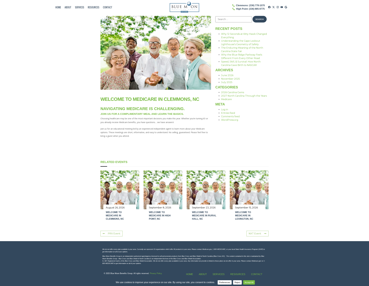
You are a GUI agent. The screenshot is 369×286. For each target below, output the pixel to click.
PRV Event (114, 233)
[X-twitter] (273, 7)
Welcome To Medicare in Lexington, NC (244, 215)
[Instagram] (277, 7)
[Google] (286, 7)
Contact (107, 7)
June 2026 (227, 75)
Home (58, 7)
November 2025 (230, 78)
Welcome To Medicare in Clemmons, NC (115, 215)
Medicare (226, 99)
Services (79, 7)
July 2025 (226, 82)
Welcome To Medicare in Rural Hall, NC (204, 215)
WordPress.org (229, 120)
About (68, 7)
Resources (93, 7)
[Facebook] (269, 7)
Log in (224, 109)
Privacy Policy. (156, 273)
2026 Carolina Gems (232, 92)
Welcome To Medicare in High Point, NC (160, 215)
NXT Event (255, 233)
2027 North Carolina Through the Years (244, 95)
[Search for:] (233, 19)
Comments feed (230, 116)
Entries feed (228, 113)
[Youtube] (282, 7)
